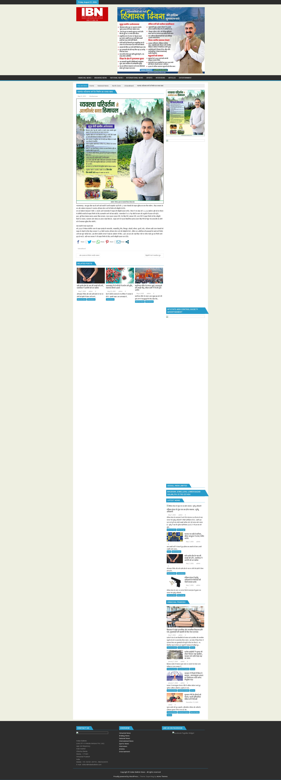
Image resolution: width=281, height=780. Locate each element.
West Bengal (181, 530)
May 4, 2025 (140, 293)
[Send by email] (120, 242)
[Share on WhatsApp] (100, 242)
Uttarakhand (82, 249)
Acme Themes (162, 776)
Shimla (193, 647)
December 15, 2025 (192, 702)
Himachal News (171, 647)
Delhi (168, 551)
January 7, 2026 (173, 661)
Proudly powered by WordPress (125, 776)
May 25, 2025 (111, 291)
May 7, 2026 (82, 291)
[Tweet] (91, 242)
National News (81, 299)
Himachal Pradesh (183, 647)
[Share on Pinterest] (109, 242)
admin (90, 291)
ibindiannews (93, 96)
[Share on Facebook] (80, 242)
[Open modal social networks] (127, 242)
